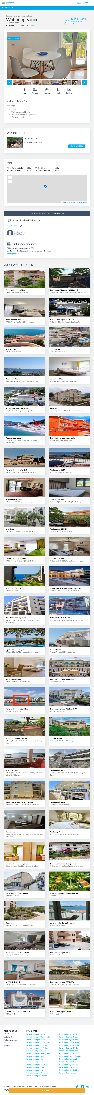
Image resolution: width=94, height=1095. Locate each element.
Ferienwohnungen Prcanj (35, 1070)
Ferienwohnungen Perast (68, 1037)
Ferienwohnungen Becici (35, 1040)
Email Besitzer (77, 146)
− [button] (10, 181)
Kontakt (7, 1046)
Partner (29, 1087)
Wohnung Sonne (27, 16)
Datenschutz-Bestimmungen (45, 1087)
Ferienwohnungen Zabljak (69, 1070)
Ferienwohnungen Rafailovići (37, 1042)
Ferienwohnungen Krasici (69, 1045)
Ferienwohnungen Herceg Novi (38, 1053)
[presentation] (9, 82)
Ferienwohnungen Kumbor (36, 1076)
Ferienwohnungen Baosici (69, 1040)
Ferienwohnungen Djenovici (37, 1073)
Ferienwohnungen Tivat (35, 1067)
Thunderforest (72, 202)
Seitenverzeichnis (18, 1087)
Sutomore (17, 16)
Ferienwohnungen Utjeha (68, 1064)
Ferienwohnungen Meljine (69, 1034)
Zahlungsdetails (13, 254)
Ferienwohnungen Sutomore (70, 1056)
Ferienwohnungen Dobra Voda (38, 1037)
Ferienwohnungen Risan (68, 1053)
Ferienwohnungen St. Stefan (37, 1048)
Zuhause (9, 16)
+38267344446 (13, 226)
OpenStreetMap (82, 202)
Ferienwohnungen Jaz (67, 1073)
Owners (7, 1043)
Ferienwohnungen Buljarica (36, 1064)
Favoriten (81, 3)
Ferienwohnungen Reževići (36, 1051)
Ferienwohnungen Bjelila (68, 1051)
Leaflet (64, 202)
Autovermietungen (11, 1040)
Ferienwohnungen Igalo (35, 1056)
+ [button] (10, 177)
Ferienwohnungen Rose (35, 1059)
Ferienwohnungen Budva (35, 1034)
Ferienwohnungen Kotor (35, 1062)
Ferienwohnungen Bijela (68, 1048)
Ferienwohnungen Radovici (69, 1042)
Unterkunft (8, 1037)
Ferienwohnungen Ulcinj (68, 1067)
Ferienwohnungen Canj (68, 1059)
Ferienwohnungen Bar (67, 1062)
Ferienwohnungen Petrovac (37, 1045)
